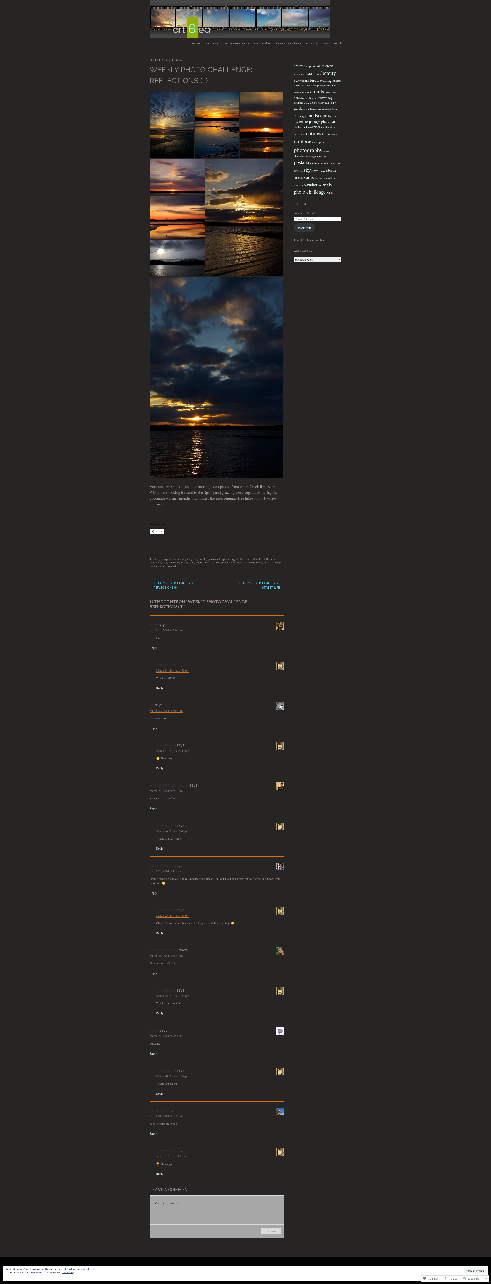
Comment (271, 1231)
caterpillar (317, 85)
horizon (313, 108)
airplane (310, 66)
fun (327, 102)
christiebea (177, 60)
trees (333, 177)
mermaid (331, 122)
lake (165, 562)
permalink (171, 566)
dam (297, 97)
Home (196, 43)
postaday (302, 162)
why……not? (332, 43)
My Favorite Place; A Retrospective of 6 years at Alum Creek (271, 43)
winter (329, 192)
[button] (172, 125)
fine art (313, 98)
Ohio (322, 134)
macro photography (312, 121)
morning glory (328, 127)
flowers (322, 97)
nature (180, 559)
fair (306, 98)
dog (302, 98)
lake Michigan (300, 116)
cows (333, 92)
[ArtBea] (240, 36)
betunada (158, 1110)
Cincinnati (304, 92)
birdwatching (321, 80)
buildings (337, 80)
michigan (298, 127)
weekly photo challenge (213, 559)
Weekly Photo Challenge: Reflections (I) (174, 585)
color (328, 92)
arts (304, 74)
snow (314, 170)
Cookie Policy (68, 1272)
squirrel (322, 170)
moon (316, 126)
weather (310, 184)
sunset (250, 562)
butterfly (298, 85)
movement (299, 134)
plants (319, 156)
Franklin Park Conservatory (309, 102)
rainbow (316, 163)
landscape (174, 562)
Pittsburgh (311, 156)
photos (326, 151)
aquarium (298, 74)
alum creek (245, 559)
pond (326, 156)
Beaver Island (301, 80)
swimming (320, 178)
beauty (153, 562)
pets (321, 142)
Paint (316, 142)
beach (318, 74)
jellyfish (326, 108)
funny (333, 102)
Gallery (212, 43)
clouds (317, 91)
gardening (301, 108)
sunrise (298, 177)
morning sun (187, 562)
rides (301, 171)
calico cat (307, 85)
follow (300, 204)
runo (154, 624)
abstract (299, 66)
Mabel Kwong (162, 865)
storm (331, 170)
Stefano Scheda (164, 950)
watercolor (298, 185)
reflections (235, 562)
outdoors (208, 562)
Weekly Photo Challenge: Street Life (259, 585)
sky (244, 562)
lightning (332, 116)
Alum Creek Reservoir (264, 559)
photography (192, 559)
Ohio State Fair (333, 134)
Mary (154, 1030)
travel (328, 177)
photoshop (299, 156)
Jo (152, 705)
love (296, 122)
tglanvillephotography (169, 785)
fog (330, 97)
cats (324, 85)
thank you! (304, 227)
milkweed (308, 127)
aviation (310, 74)
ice (159, 562)
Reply (153, 648)
